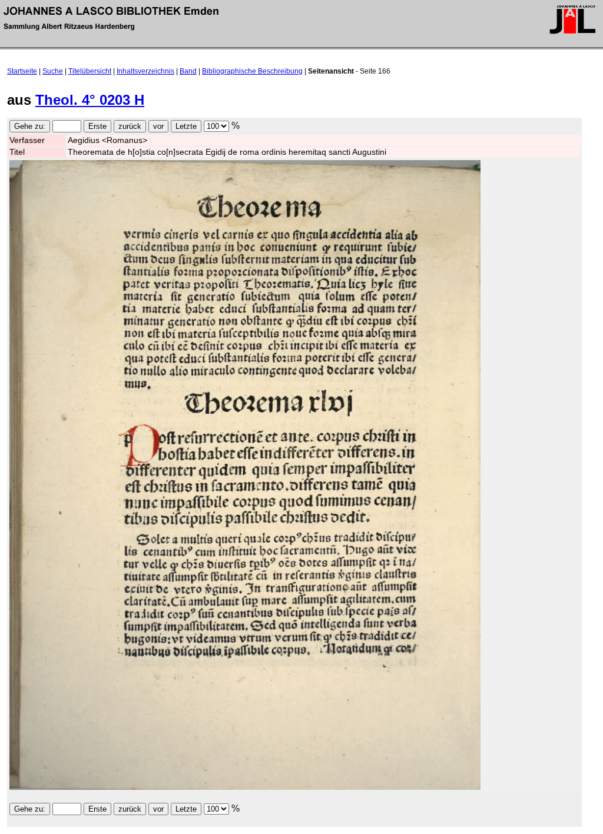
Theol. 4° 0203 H (89, 100)
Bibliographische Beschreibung (252, 71)
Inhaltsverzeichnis (145, 71)
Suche (52, 71)
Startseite (22, 71)
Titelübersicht (89, 71)
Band (188, 71)
